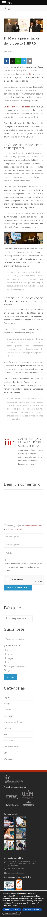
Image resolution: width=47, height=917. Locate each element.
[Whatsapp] (18, 61)
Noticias (8, 51)
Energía (10, 658)
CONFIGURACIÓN (11, 913)
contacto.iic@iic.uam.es (16, 873)
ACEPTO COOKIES (11, 910)
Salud (9, 662)
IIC (30, 74)
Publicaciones (9, 740)
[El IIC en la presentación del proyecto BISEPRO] (23, 25)
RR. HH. (10, 654)
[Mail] (29, 61)
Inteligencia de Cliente (16, 666)
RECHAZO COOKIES (32, 910)
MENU (10, 3)
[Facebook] (6, 61)
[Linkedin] (24, 61)
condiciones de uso (33, 525)
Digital (9, 670)
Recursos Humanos (12, 746)
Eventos (7, 709)
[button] (4, 3)
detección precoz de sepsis (18, 107)
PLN (6, 734)
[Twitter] (12, 61)
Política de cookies (10, 905)
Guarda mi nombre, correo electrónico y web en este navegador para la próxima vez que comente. (23, 567)
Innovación (8, 716)
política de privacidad (15, 529)
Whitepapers (9, 759)
